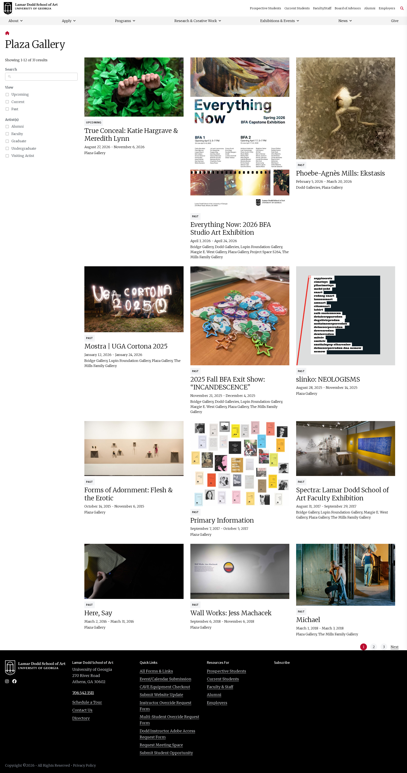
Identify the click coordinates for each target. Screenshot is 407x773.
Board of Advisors (348, 8)
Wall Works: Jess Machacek (231, 613)
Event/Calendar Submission (165, 679)
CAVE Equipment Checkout (165, 686)
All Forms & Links (156, 671)
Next (395, 647)
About (13, 21)
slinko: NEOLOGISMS (328, 379)
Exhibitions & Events (277, 21)
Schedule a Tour (87, 702)
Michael (308, 620)
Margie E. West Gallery (208, 252)
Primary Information (222, 520)
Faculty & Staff (220, 686)
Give (395, 21)
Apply (66, 21)
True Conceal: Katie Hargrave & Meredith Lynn (131, 135)
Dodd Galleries (227, 247)
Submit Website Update (161, 694)
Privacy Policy (84, 765)
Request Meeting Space (161, 744)
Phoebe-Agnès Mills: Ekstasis (340, 173)
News (343, 21)
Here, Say (98, 613)
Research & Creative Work (195, 21)
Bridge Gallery (201, 247)
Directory (81, 718)
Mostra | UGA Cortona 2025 (126, 346)
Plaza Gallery (94, 153)
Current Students (297, 8)
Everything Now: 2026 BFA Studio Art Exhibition (230, 228)
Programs (123, 21)
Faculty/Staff (322, 8)
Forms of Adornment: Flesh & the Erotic (128, 494)
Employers (387, 8)
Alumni (369, 8)
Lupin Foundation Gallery (261, 247)
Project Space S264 (265, 252)
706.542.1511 (83, 692)
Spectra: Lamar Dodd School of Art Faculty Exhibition (342, 494)
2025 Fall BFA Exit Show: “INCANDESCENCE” (227, 383)
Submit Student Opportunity (166, 752)
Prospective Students (265, 8)
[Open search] (400, 8)
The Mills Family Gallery (351, 517)
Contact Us (82, 710)
